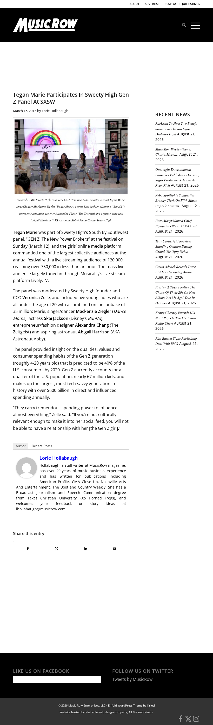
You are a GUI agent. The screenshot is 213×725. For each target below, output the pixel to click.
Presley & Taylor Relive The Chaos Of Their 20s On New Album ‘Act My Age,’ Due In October (175, 295)
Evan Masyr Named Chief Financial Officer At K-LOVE (175, 223)
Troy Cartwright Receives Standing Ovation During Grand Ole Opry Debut (173, 246)
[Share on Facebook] (27, 548)
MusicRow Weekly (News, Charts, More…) (173, 152)
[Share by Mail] (114, 548)
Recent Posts (42, 446)
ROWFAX (171, 4)
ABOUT (134, 4)
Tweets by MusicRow (132, 679)
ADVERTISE (152, 4)
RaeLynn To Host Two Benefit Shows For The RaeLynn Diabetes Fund (176, 128)
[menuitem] (134, 4)
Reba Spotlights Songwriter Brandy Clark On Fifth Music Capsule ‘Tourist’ (176, 200)
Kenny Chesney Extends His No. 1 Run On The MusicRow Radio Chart (175, 318)
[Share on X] (56, 548)
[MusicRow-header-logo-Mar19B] (45, 25)
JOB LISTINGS (191, 4)
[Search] (183, 25)
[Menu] (194, 25)
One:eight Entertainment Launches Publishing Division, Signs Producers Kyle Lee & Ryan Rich (177, 177)
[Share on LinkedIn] (85, 548)
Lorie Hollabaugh (55, 110)
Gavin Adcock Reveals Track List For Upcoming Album (175, 269)
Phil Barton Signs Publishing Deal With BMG (176, 341)
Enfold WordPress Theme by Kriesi (131, 705)
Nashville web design (99, 712)
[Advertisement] (184, 385)
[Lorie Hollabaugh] (26, 476)
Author (20, 446)
